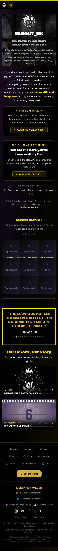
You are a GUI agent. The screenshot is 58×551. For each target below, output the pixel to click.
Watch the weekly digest (30, 130)
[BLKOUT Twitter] (22, 511)
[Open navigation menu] (52, 5)
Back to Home (31, 473)
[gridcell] (11, 248)
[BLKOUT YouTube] (35, 511)
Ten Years (8, 190)
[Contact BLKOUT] (42, 511)
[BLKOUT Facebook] (29, 511)
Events (39, 190)
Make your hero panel (30, 174)
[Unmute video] (51, 61)
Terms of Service (21, 517)
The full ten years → (29, 207)
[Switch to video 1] (27, 63)
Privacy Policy (38, 517)
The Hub (29, 194)
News (30, 190)
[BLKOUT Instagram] (16, 511)
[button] (29, 326)
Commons (50, 190)
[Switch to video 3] (31, 63)
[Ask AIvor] (10, 4)
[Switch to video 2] (29, 63)
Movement (20, 190)
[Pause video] (46, 61)
